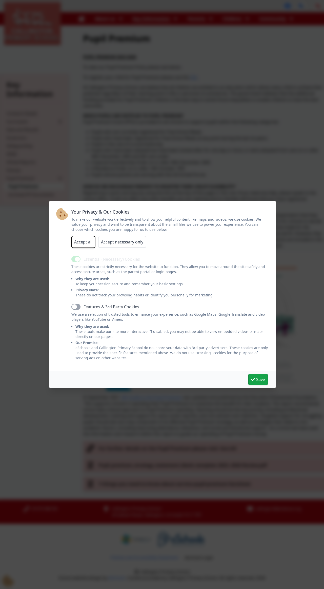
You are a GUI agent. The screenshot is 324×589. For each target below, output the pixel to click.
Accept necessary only (122, 242)
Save (260, 379)
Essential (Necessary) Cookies (112, 259)
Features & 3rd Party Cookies (111, 307)
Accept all (83, 242)
